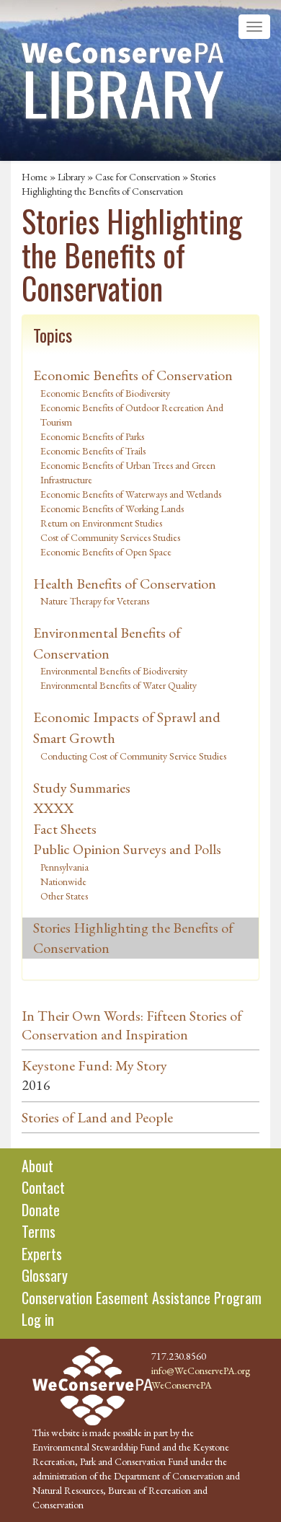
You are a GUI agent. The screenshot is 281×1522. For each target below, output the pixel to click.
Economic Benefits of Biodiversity (105, 393)
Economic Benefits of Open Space (105, 551)
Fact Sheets (65, 828)
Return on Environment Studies (101, 522)
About (37, 1165)
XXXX (53, 808)
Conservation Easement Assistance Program (142, 1297)
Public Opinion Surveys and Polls (127, 849)
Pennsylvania (64, 867)
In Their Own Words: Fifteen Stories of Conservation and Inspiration (132, 1025)
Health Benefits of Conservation (124, 583)
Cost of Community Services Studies (110, 537)
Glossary (45, 1275)
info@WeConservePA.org (200, 1370)
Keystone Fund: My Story (94, 1065)
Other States (64, 895)
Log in (38, 1319)
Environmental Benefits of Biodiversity (113, 670)
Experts (42, 1253)
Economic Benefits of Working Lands (112, 508)
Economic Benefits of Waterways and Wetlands (130, 494)
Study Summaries (81, 787)
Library (71, 176)
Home (35, 176)
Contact (43, 1187)
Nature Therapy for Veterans (94, 600)
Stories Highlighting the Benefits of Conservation (133, 938)
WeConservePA (181, 1384)
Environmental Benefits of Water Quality (118, 685)
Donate (41, 1209)
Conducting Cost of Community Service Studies (133, 755)
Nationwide (63, 881)
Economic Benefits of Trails (93, 450)
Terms (38, 1231)
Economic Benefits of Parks (92, 436)
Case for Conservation (137, 176)
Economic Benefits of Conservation (133, 375)
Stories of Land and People (97, 1117)
